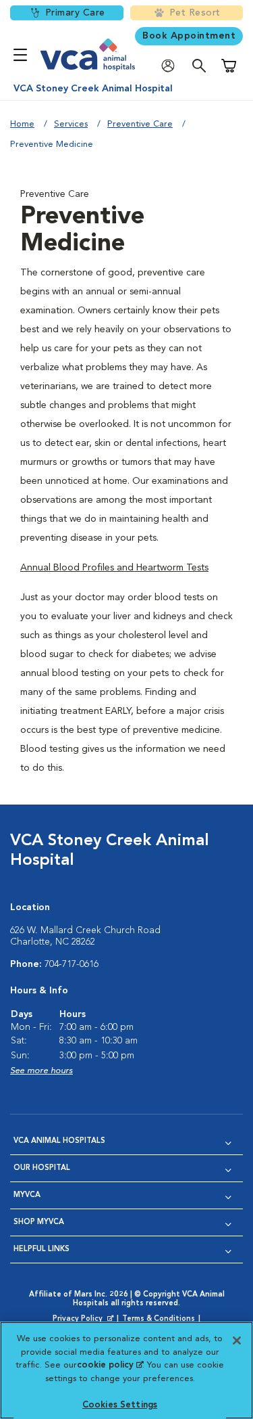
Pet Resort (195, 13)
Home (22, 124)
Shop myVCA (38, 1222)
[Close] (237, 1340)
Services (71, 124)
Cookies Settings (119, 1405)
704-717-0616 (72, 964)
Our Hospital (41, 1168)
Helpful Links (41, 1249)
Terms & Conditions (158, 1319)
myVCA (26, 1195)
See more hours (41, 1070)
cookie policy (110, 1365)
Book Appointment (188, 36)
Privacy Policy (84, 1319)
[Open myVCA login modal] (171, 66)
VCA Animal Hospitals (59, 1141)
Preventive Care (140, 124)
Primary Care (75, 13)
